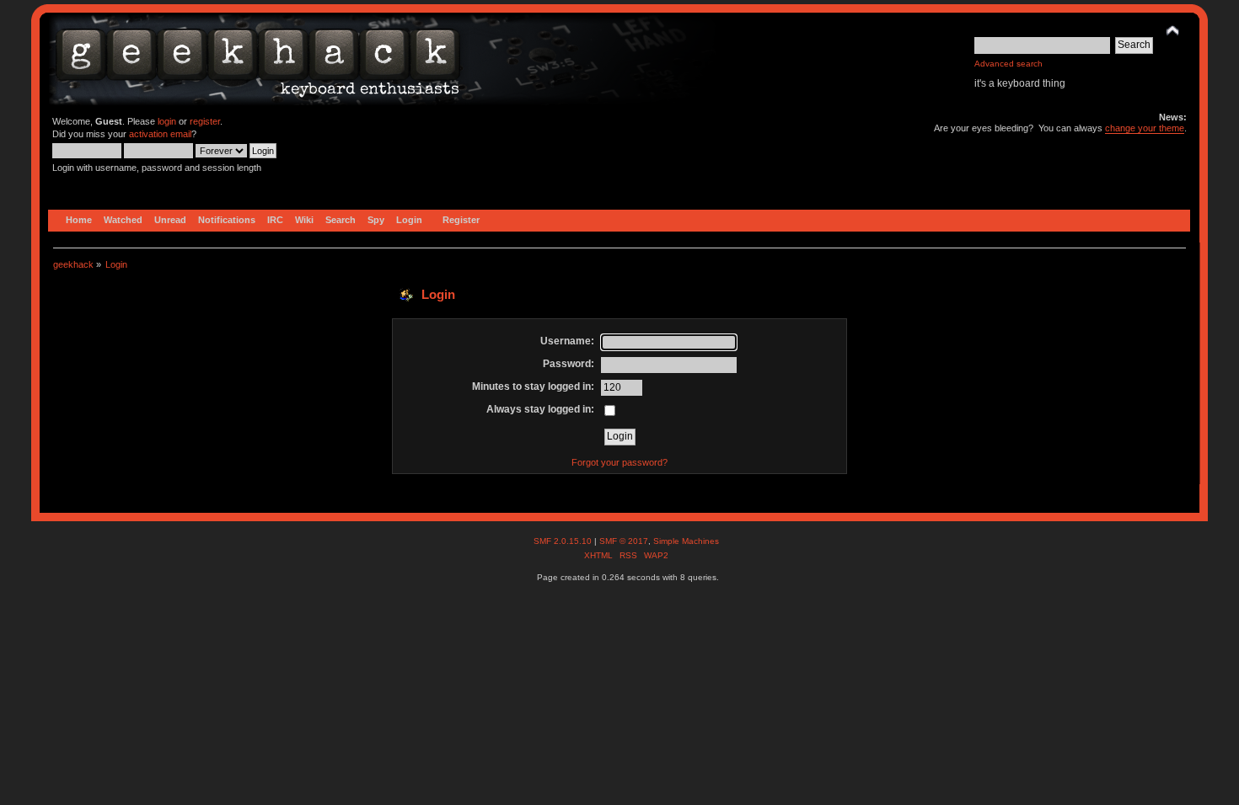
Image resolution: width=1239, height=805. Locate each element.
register (205, 121)
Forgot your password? (619, 462)
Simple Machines (686, 541)
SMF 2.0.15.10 (564, 541)
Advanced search (1008, 63)
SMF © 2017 (623, 541)
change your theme (1144, 128)
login (167, 121)
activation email (160, 134)
